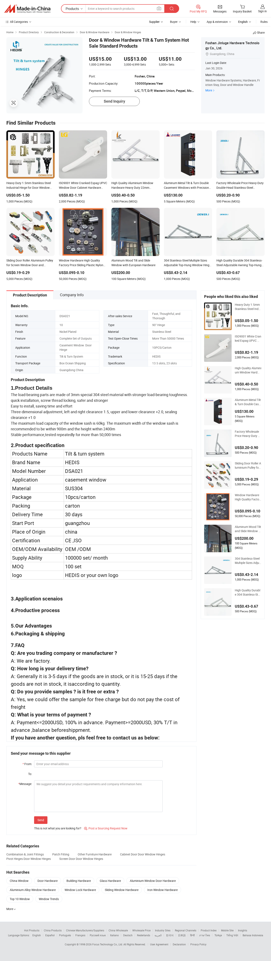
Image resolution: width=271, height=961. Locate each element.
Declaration (179, 944)
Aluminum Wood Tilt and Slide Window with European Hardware (248, 529)
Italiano (114, 935)
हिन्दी (192, 935)
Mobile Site (227, 930)
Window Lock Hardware (80, 890)
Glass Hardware (110, 881)
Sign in (262, 11)
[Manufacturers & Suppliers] (27, 8)
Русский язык (98, 935)
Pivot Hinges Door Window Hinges (28, 859)
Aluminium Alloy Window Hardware (33, 890)
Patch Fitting (60, 854)
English (36, 935)
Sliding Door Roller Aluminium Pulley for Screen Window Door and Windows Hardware (248, 465)
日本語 (182, 935)
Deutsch (128, 935)
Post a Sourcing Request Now (105, 828)
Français (80, 935)
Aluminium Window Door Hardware (153, 881)
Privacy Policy (198, 944)
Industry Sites (162, 930)
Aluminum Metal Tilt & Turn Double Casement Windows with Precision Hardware (248, 402)
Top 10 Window (20, 899)
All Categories (19, 22)
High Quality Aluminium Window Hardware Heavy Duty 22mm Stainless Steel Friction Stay (248, 370)
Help (193, 22)
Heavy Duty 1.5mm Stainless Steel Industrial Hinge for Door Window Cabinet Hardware (248, 307)
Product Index (209, 930)
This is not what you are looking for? (57, 828)
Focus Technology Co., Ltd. (107, 944)
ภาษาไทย (204, 935)
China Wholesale (118, 930)
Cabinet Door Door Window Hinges (142, 854)
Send (40, 820)
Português (65, 935)
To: (30, 774)
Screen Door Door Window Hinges (81, 859)
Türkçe (218, 935)
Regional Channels (185, 930)
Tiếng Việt (232, 935)
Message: (25, 784)
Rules (264, 22)
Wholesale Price (141, 930)
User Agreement (159, 944)
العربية (158, 935)
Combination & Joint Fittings (25, 854)
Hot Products (31, 930)
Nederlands (143, 935)
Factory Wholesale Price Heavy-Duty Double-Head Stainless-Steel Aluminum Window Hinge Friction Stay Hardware (248, 434)
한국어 (170, 935)
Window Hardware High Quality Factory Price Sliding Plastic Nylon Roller (248, 497)
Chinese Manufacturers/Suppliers (85, 930)
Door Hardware (47, 881)
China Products (53, 930)
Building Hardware (78, 881)
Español (50, 935)
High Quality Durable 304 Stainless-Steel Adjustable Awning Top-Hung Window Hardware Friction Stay (248, 592)
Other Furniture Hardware (95, 854)
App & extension (217, 22)
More (208, 90)
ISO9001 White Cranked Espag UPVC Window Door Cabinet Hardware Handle (248, 338)
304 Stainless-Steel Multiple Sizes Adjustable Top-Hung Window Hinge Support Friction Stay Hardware (248, 560)
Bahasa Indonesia (253, 935)
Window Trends (49, 899)
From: (27, 764)
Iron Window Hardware (162, 890)
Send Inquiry (114, 101)
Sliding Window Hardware (121, 890)
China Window (19, 881)
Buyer (174, 22)
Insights (242, 930)
